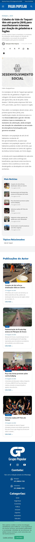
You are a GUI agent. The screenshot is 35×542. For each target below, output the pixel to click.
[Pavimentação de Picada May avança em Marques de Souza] (6, 194)
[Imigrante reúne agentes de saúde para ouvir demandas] (6, 219)
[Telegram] (4, 53)
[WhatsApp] (23, 49)
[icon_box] (17, 480)
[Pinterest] (19, 49)
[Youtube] (24, 465)
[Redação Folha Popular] (3, 43)
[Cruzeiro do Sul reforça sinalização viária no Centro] (6, 185)
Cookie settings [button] (8, 537)
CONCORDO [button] (19, 537)
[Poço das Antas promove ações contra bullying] (6, 202)
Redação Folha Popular (12, 43)
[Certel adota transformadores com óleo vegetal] (6, 227)
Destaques (5, 15)
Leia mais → (9, 301)
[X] (14, 49)
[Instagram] (17, 465)
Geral (11, 15)
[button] (31, 6)
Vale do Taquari (8, 243)
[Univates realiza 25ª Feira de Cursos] (6, 210)
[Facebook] (10, 49)
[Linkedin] (28, 49)
